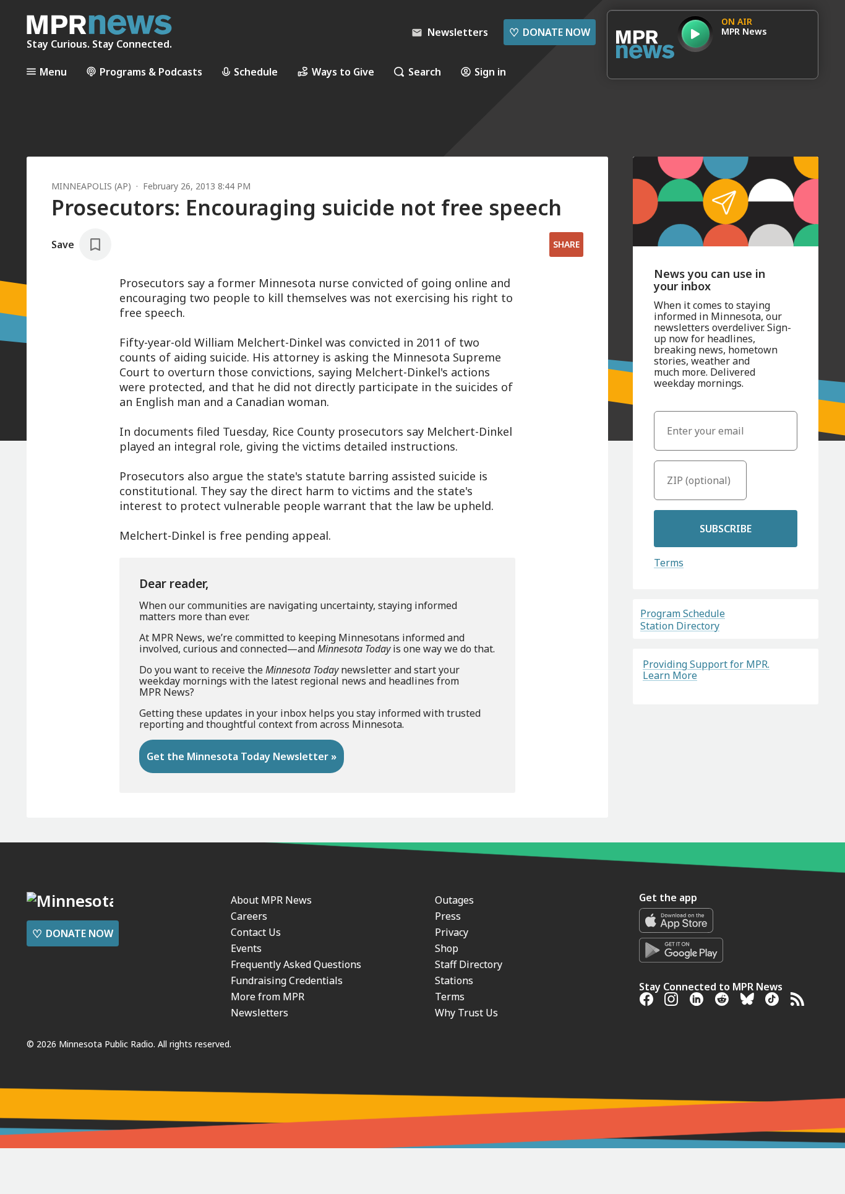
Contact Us (256, 932)
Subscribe (726, 528)
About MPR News (271, 900)
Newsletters (259, 1012)
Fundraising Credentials (287, 980)
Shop (446, 948)
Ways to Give (343, 71)
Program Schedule (682, 613)
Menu (53, 71)
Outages (454, 900)
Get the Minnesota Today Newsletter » (242, 756)
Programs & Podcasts (151, 71)
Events (246, 948)
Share (566, 244)
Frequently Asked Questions (296, 964)
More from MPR (267, 996)
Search (424, 71)
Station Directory (679, 625)
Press (448, 916)
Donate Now (549, 32)
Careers (249, 916)
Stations (454, 980)
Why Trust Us (466, 1012)
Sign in (490, 71)
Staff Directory (468, 964)
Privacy (451, 932)
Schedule (256, 71)
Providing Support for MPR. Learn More (706, 669)
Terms (669, 562)
